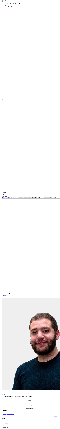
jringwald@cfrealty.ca (4, 394)
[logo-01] (3, 415)
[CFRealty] (5, 0)
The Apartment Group (5, 423)
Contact (19, 3)
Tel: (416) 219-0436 (4, 195)
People (4, 420)
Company (7, 3)
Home (4, 3)
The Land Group (5, 424)
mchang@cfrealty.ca (4, 196)
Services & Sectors (12, 3)
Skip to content (4, 1)
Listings (16, 3)
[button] (5, 10)
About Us (4, 419)
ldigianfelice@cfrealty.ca (5, 295)
